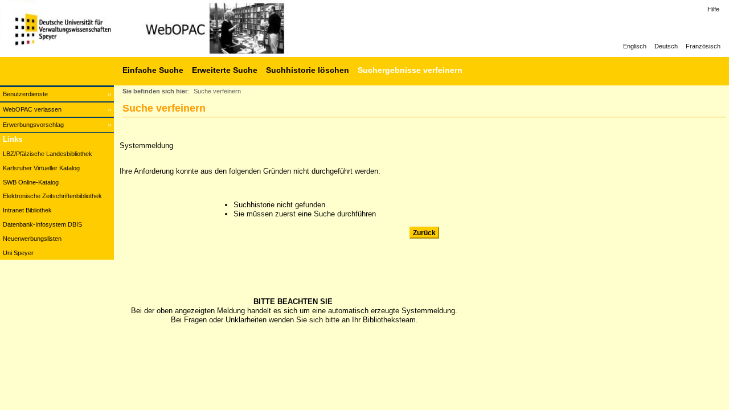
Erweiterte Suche (224, 70)
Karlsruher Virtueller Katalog (41, 168)
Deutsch (666, 46)
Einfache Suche (152, 70)
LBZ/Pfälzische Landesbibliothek (47, 153)
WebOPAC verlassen (32, 109)
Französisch (703, 46)
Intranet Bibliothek (27, 210)
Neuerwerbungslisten (32, 238)
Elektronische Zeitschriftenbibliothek (52, 195)
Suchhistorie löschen (307, 70)
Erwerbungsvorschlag (33, 124)
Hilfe (713, 9)
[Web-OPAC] (171, 28)
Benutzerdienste (25, 94)
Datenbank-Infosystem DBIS (42, 224)
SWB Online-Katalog (31, 182)
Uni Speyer (18, 252)
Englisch (634, 46)
